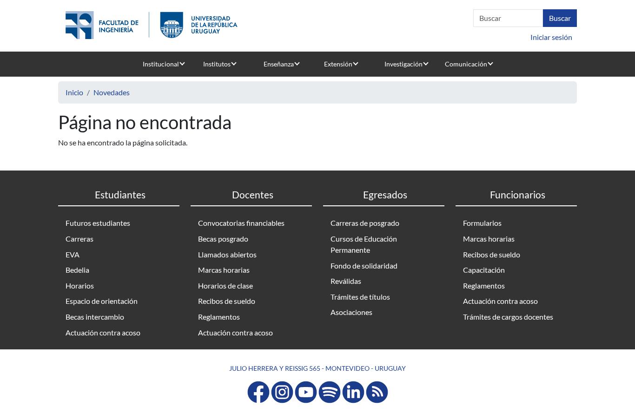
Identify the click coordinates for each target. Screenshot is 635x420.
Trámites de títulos (360, 296)
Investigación (403, 64)
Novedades (111, 92)
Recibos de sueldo (226, 300)
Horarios (80, 285)
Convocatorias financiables (241, 222)
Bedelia (77, 269)
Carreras (79, 238)
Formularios (482, 222)
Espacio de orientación (102, 300)
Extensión (338, 64)
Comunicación (466, 64)
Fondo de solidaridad (364, 265)
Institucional (161, 64)
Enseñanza (279, 64)
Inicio (74, 92)
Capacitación (484, 269)
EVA (72, 254)
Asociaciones (351, 312)
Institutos (217, 64)
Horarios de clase (225, 285)
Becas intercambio (95, 316)
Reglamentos (219, 316)
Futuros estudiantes (98, 222)
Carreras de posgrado (365, 222)
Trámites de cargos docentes (508, 316)
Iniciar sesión (551, 37)
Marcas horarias (224, 269)
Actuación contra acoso (103, 332)
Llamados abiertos (227, 254)
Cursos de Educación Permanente (364, 244)
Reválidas (346, 280)
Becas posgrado (223, 238)
